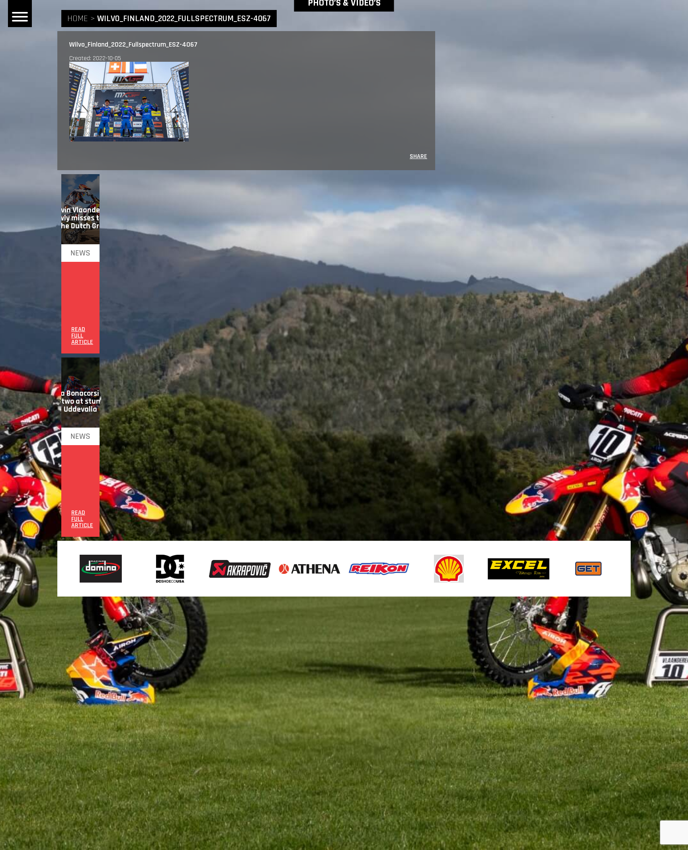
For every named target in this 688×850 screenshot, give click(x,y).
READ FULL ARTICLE (82, 335)
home (77, 18)
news (80, 253)
